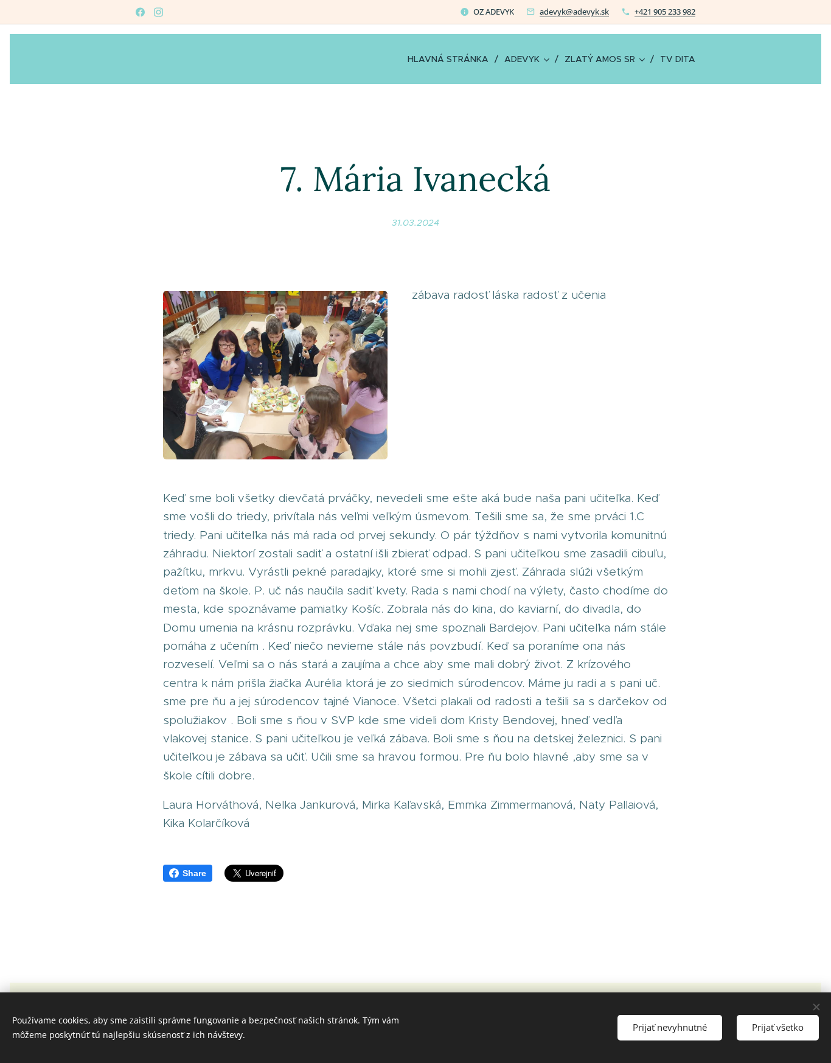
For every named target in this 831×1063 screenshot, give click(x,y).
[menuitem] (451, 59)
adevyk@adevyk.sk (574, 11)
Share (194, 873)
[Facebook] (140, 12)
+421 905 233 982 (665, 11)
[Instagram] (158, 12)
